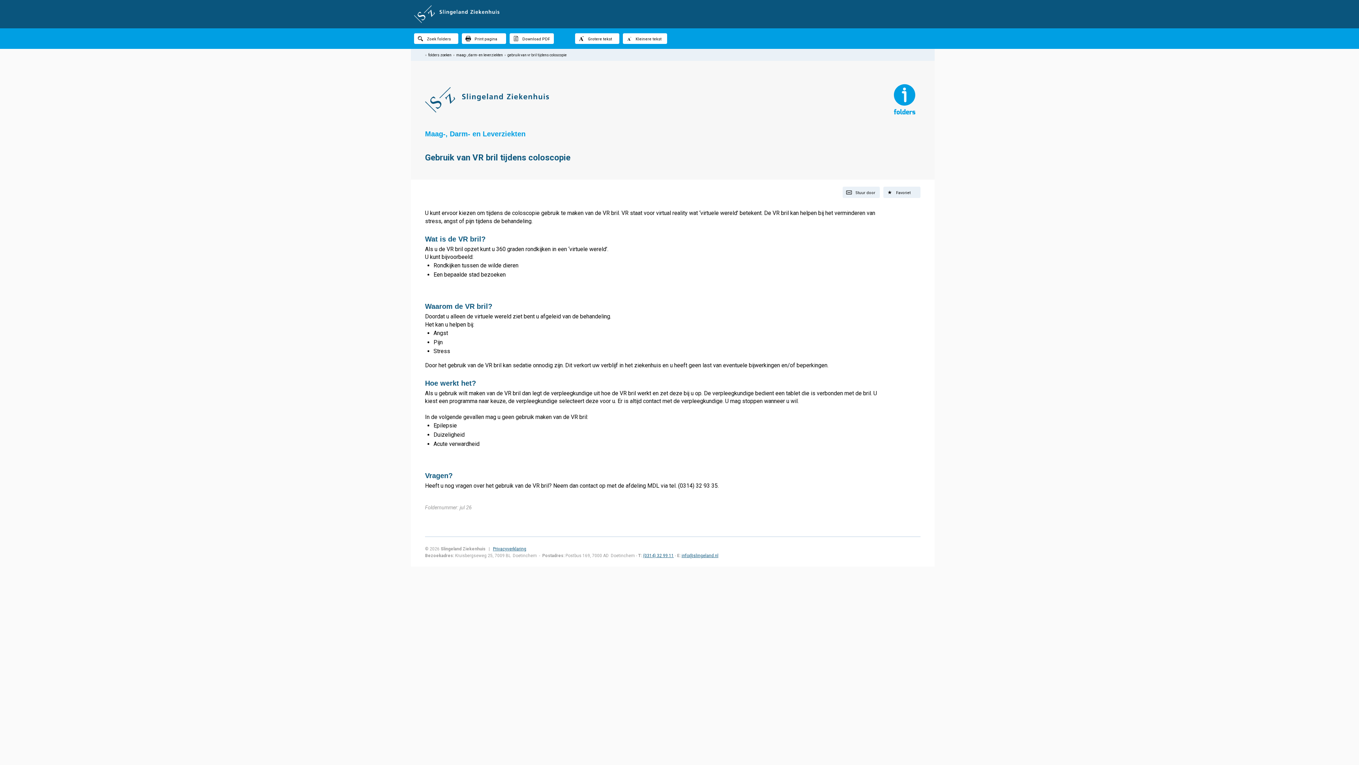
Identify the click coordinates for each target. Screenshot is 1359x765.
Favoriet (903, 193)
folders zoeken (440, 55)
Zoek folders (439, 39)
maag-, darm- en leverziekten (479, 55)
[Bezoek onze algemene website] (679, 14)
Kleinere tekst (648, 39)
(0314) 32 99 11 (658, 555)
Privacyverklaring (509, 548)
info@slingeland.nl (700, 555)
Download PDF (536, 39)
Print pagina (486, 39)
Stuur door (865, 193)
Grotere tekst (600, 39)
